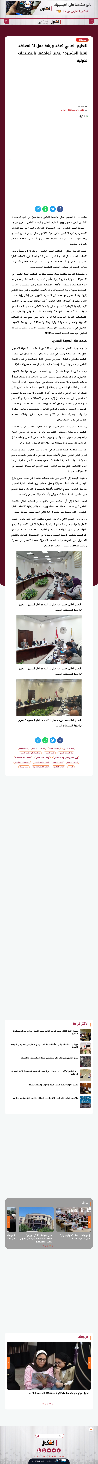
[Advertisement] (44, 83)
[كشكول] (49, 1443)
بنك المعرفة (23, 748)
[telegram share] (38, 209)
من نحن (61, 1456)
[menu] (91, 21)
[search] (6, 21)
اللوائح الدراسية (58, 766)
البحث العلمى (49, 753)
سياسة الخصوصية (49, 1456)
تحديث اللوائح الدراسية (40, 766)
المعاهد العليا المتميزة (23, 757)
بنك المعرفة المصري (66, 753)
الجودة (71, 766)
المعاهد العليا (54, 748)
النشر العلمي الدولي (41, 762)
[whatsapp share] (45, 209)
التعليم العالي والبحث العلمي (30, 753)
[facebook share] (60, 209)
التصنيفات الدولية (38, 748)
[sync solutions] (61, 1461)
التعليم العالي (69, 748)
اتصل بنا (37, 1456)
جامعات (82, 40)
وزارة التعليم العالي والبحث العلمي (66, 757)
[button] (52, 1246)
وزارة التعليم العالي (42, 757)
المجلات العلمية (72, 762)
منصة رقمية (24, 766)
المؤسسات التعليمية (22, 762)
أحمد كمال (80, 106)
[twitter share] (53, 209)
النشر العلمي (58, 762)
